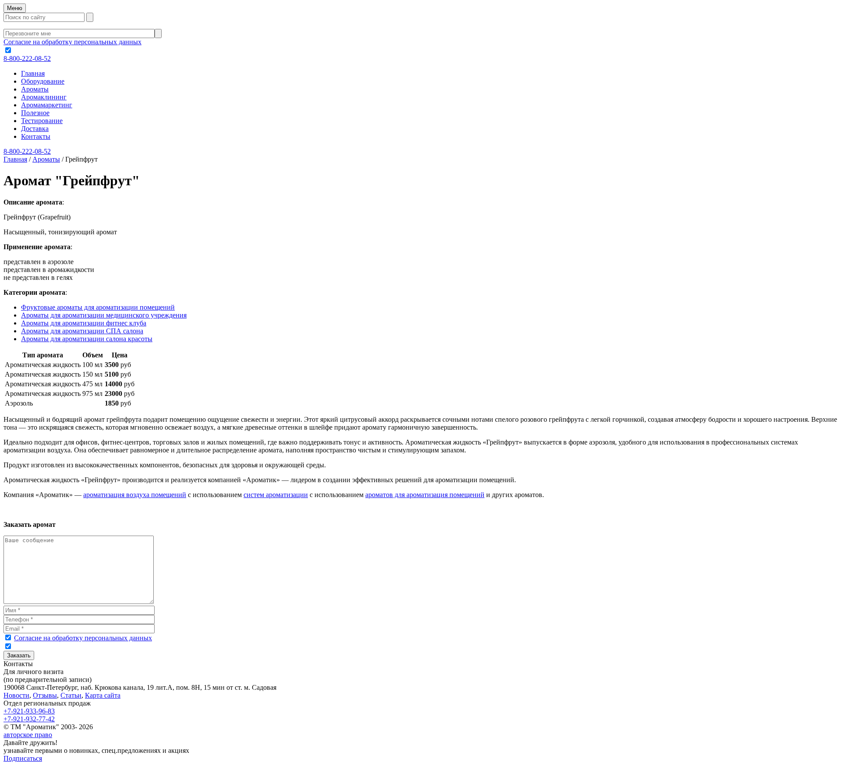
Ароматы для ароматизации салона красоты (86, 338)
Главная (33, 73)
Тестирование (42, 120)
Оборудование (42, 81)
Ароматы (35, 89)
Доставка (35, 128)
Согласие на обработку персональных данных (72, 42)
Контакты (35, 136)
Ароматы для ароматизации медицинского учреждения (104, 315)
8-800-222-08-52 (27, 58)
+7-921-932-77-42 (29, 719)
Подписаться (23, 758)
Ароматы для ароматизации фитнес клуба (83, 323)
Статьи (70, 695)
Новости (16, 695)
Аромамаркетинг (46, 105)
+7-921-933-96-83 (29, 711)
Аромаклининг (44, 97)
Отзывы (45, 695)
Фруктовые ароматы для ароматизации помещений (98, 307)
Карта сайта (102, 695)
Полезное (35, 112)
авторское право (28, 734)
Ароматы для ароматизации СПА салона (82, 331)
